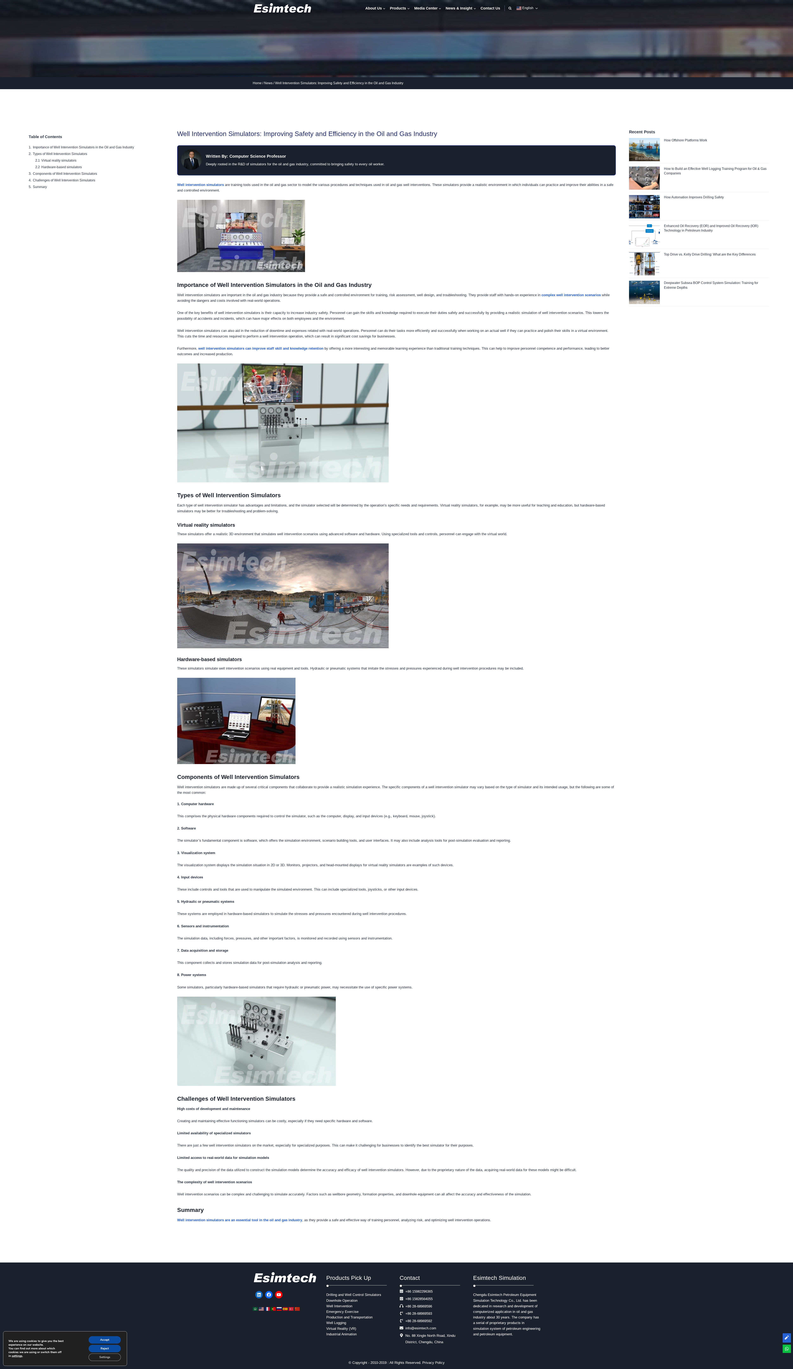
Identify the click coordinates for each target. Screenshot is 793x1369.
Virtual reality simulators (58, 160)
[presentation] (644, 149)
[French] (268, 1309)
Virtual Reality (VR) (341, 1329)
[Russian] (280, 1309)
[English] (262, 1309)
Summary (40, 187)
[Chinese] (298, 1309)
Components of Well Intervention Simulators (65, 173)
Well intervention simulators (200, 185)
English (527, 8)
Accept (104, 1340)
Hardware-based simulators (61, 167)
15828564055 (422, 1299)
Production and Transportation (349, 1317)
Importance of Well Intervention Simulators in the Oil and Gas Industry (83, 147)
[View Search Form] (510, 8)
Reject (105, 1348)
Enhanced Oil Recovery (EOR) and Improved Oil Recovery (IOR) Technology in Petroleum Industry (711, 228)
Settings (104, 1357)
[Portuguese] (274, 1309)
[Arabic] (256, 1309)
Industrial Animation (341, 1334)
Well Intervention (339, 1306)
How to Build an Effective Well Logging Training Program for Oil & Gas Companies (715, 171)
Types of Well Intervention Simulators (60, 154)
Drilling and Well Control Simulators (353, 1295)
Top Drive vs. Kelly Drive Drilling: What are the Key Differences (710, 254)
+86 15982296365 (419, 1291)
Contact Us (490, 8)
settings (17, 1356)
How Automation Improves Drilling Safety (694, 197)
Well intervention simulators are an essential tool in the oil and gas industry (239, 1220)
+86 (408, 1299)
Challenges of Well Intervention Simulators (64, 180)
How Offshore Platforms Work (685, 140)
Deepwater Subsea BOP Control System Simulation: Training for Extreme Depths (711, 285)
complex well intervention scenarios (571, 295)
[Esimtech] (284, 8)
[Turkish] (292, 1309)
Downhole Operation (341, 1301)
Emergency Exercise (342, 1312)
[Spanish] (286, 1309)
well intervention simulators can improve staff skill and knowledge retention (260, 348)
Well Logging (336, 1323)
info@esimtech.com (420, 1328)
